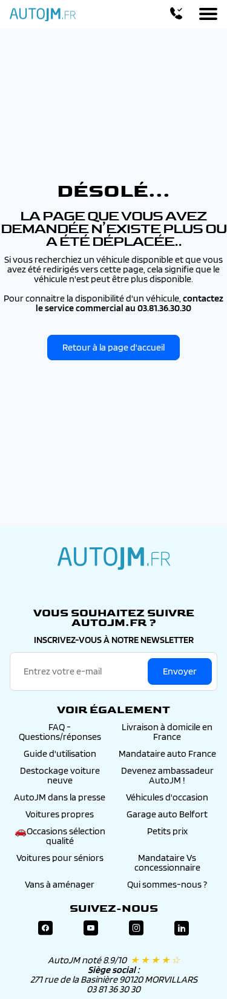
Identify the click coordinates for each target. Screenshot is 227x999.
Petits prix (167, 831)
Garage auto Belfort (167, 814)
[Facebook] (45, 928)
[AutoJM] (43, 14)
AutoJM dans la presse (59, 797)
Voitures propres (59, 814)
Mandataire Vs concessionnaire (167, 862)
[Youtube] (91, 928)
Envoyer (180, 671)
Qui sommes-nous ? (167, 884)
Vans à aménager (59, 884)
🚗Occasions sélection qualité (60, 835)
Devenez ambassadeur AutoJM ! (167, 775)
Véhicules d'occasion (167, 797)
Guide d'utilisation (60, 753)
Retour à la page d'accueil (113, 347)
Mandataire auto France (167, 753)
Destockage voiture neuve (60, 775)
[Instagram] (136, 928)
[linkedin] (181, 928)
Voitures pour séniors (60, 857)
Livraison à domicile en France (167, 731)
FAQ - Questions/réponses (60, 731)
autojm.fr (114, 558)
